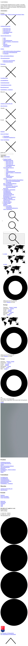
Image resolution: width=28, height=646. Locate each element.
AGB (2, 504)
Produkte (5, 159)
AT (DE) (5, 254)
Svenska (10, 309)
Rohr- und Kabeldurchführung (7, 56)
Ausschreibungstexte (7, 40)
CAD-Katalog (6, 46)
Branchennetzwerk (5, 87)
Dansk (10, 313)
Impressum (3, 501)
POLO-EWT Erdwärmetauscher (10, 52)
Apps (4, 38)
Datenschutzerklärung (14, 8)
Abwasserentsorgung (5, 58)
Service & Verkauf (4, 134)
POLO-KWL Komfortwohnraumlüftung (12, 51)
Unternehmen (6, 189)
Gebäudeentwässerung (5, 26)
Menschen (5, 198)
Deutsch (11, 307)
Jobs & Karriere (4, 106)
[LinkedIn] (14, 543)
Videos (22, 14)
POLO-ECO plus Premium (9, 60)
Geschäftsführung (4, 80)
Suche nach (3, 152)
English (15, 307)
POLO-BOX (6, 33)
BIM (4, 42)
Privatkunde (5, 53)
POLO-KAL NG (7, 29)
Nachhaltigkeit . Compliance (7, 89)
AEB (2, 506)
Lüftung (2, 48)
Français (9, 311)
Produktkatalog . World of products (8, 14)
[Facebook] (14, 598)
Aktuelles (5, 202)
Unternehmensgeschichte (6, 85)
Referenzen (3, 64)
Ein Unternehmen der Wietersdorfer (8, 634)
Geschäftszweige (4, 78)
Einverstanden (4, 10)
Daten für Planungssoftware (7, 45)
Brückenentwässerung (8, 61)
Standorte (3, 131)
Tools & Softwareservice (6, 35)
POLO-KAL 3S (6, 31)
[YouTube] (14, 625)
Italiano (8, 314)
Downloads (18, 14)
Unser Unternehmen (5, 139)
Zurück (2, 402)
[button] (13, 220)
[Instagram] (14, 571)
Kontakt (5, 203)
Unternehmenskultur (5, 82)
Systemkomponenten (7, 32)
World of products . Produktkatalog (10, 41)
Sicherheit (3, 503)
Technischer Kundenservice (9, 137)
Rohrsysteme (7, 156)
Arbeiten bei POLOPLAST (6, 103)
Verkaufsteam (6, 136)
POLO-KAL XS (6, 28)
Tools (4, 39)
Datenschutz (3, 502)
